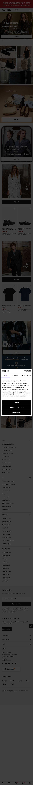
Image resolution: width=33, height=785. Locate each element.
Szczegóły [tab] (15, 375)
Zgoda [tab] (5, 375)
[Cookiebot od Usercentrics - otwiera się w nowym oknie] (24, 371)
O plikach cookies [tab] (26, 375)
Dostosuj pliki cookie (15, 407)
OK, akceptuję (16, 402)
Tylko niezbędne (16, 412)
